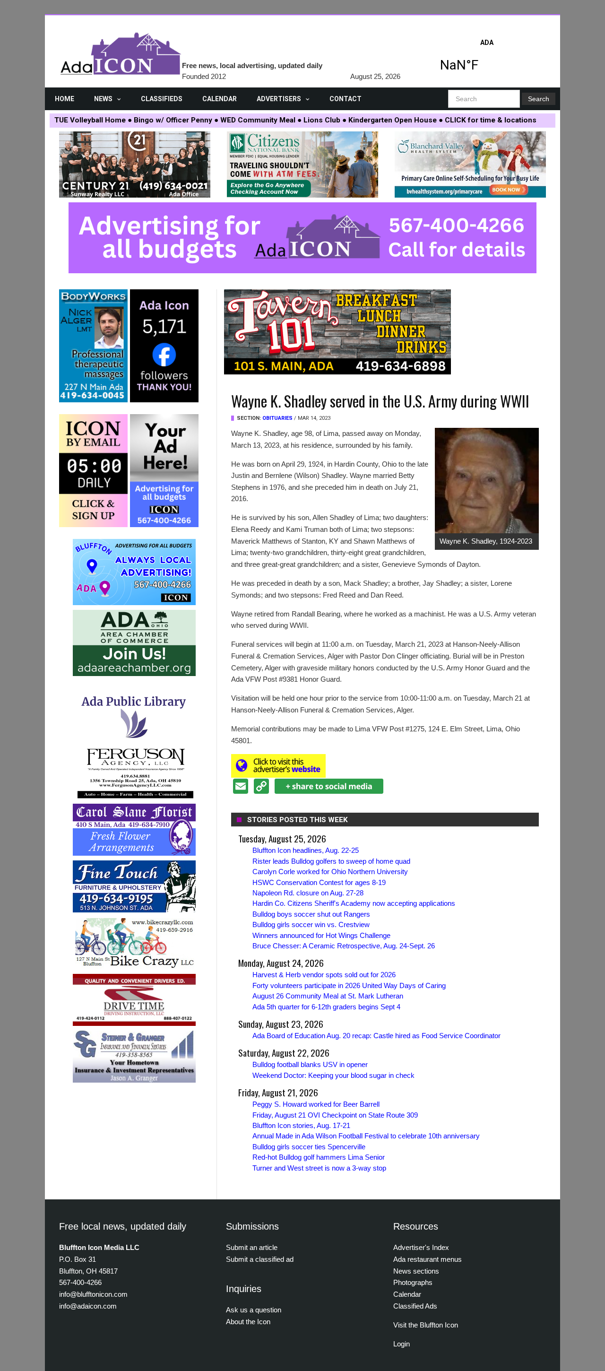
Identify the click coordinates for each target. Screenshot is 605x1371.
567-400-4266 (80, 1282)
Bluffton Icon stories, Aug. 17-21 (301, 1125)
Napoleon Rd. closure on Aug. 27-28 (307, 893)
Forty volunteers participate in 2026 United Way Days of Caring (349, 985)
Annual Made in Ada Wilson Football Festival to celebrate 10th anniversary (366, 1136)
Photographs (412, 1282)
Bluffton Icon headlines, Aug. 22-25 (305, 850)
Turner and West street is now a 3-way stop (319, 1168)
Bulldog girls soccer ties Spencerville (308, 1147)
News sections (416, 1271)
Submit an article (251, 1247)
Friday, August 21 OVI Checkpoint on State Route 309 (335, 1115)
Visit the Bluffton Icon (425, 1325)
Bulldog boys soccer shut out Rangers (311, 914)
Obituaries (277, 418)
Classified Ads (415, 1306)
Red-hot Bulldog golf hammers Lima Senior (318, 1157)
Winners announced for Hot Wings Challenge (321, 935)
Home (64, 99)
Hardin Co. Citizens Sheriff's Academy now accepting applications (353, 903)
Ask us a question (253, 1310)
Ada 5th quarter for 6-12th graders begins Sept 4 (326, 1007)
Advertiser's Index (421, 1247)
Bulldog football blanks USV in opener (310, 1064)
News (103, 99)
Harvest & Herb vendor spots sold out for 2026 (324, 975)
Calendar (219, 99)
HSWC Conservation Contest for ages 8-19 (319, 882)
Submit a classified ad (260, 1259)
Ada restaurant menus (427, 1259)
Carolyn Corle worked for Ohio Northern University (330, 872)
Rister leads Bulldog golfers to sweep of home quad (331, 861)
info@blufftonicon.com (93, 1294)
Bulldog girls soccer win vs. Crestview (311, 924)
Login (401, 1344)
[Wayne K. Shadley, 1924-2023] (487, 480)
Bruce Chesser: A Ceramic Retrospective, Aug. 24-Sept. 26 (343, 946)
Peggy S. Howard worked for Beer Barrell (316, 1104)
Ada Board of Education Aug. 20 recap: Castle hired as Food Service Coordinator (376, 1036)
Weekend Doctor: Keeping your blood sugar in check (333, 1075)
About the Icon (248, 1322)
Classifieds (161, 99)
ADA (487, 58)
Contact (345, 99)
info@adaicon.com (88, 1306)
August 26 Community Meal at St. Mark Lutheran (327, 996)
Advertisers (279, 99)
